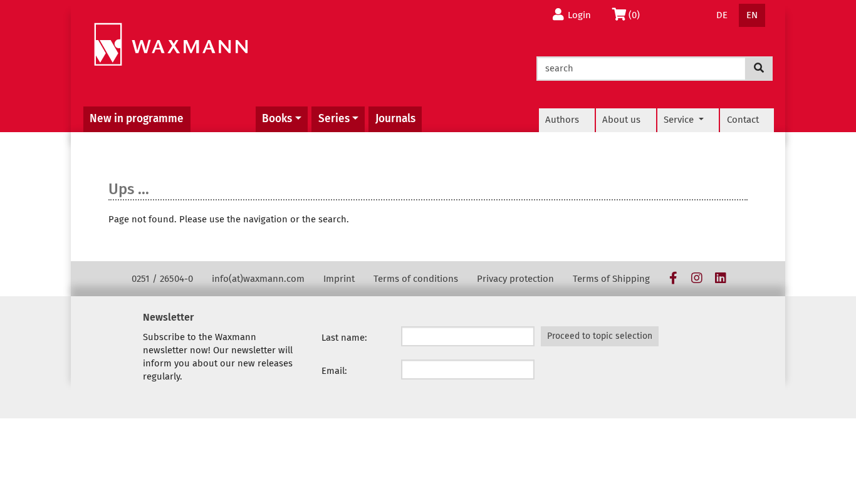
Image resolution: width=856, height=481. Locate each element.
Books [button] (277, 118)
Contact (743, 119)
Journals (395, 118)
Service (680, 119)
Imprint (339, 278)
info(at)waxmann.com (258, 278)
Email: (334, 370)
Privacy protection (515, 278)
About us (621, 119)
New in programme (137, 118)
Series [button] (334, 118)
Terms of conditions (415, 278)
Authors (562, 119)
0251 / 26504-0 (162, 278)
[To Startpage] (170, 45)
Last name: (344, 337)
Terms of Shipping (611, 278)
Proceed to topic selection (599, 336)
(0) (637, 15)
